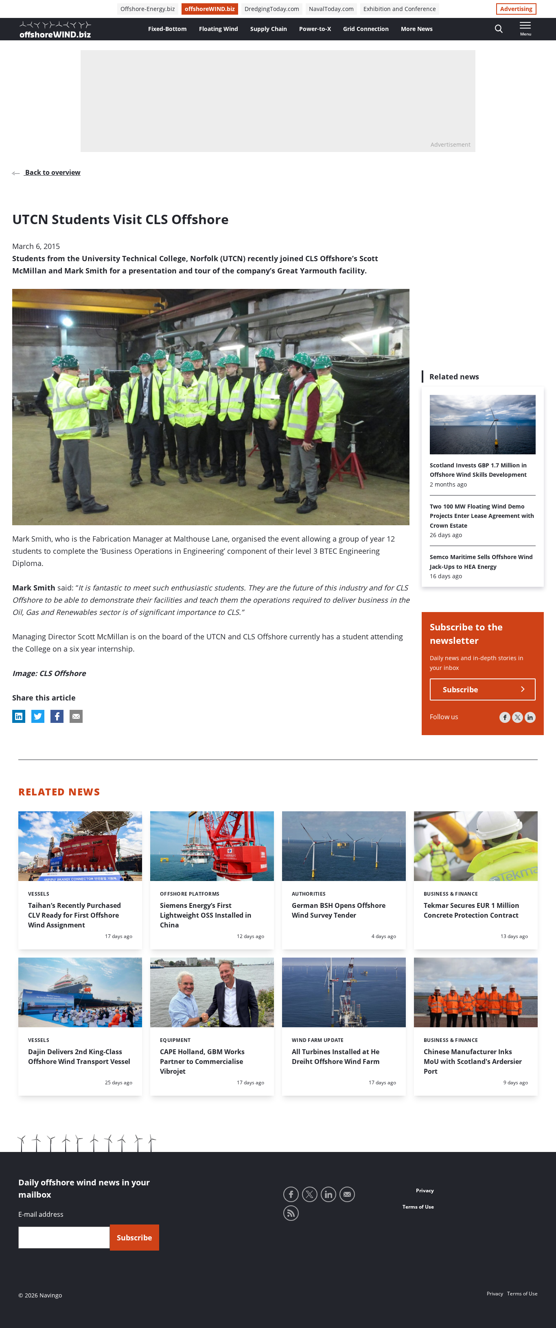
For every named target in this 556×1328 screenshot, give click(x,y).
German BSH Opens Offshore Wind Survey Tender (338, 910)
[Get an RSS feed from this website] (291, 1213)
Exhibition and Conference (399, 9)
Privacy (425, 1190)
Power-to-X (315, 29)
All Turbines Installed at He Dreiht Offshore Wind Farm (336, 1056)
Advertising (516, 9)
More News (417, 29)
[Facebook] (504, 717)
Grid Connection (366, 29)
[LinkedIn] (530, 717)
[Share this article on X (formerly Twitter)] (37, 716)
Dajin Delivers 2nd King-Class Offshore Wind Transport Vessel (79, 1056)
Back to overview (52, 172)
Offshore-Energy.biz (147, 9)
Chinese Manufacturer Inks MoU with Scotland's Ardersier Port (473, 1061)
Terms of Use (418, 1206)
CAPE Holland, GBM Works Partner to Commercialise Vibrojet (202, 1061)
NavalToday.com (331, 9)
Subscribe (460, 689)
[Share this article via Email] (76, 716)
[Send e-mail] (347, 1194)
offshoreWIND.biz (210, 9)
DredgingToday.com (272, 9)
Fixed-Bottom (167, 29)
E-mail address (40, 1214)
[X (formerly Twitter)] (517, 717)
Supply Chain (268, 29)
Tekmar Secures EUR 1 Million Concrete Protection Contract (471, 910)
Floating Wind (218, 29)
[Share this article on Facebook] (56, 716)
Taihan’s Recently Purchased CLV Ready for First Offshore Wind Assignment (74, 915)
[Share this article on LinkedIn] (18, 716)
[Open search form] (499, 29)
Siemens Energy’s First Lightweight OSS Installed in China (206, 915)
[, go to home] (55, 29)
